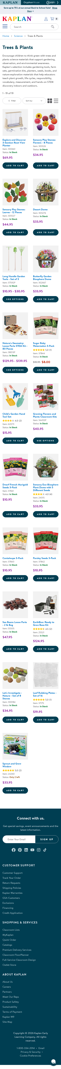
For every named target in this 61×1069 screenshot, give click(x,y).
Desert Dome (40, 209)
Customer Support (13, 872)
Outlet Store (9, 964)
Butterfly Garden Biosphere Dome (42, 277)
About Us (8, 981)
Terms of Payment (12, 1011)
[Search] (52, 26)
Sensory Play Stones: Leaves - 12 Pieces (14, 211)
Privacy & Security (31, 1052)
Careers (7, 986)
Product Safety (11, 1001)
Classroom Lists (11, 929)
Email (41, 1048)
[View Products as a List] (55, 100)
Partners (7, 991)
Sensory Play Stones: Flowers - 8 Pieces (44, 141)
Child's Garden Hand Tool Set (14, 415)
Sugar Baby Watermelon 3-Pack (43, 344)
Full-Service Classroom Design (19, 959)
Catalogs (7, 944)
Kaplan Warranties (13, 893)
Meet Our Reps (11, 996)
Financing (8, 908)
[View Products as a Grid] (49, 100)
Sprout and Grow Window (12, 765)
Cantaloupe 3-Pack (13, 558)
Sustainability (10, 1006)
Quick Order (9, 939)
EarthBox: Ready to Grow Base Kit (43, 623)
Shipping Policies (12, 888)
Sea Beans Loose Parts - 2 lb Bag (15, 623)
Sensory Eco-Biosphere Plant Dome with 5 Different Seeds (45, 487)
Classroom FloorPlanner (16, 954)
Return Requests (11, 882)
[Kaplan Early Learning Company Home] (17, 18)
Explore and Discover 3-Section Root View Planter (14, 142)
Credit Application (13, 913)
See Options (17, 299)
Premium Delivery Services (17, 949)
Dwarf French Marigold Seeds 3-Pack (15, 486)
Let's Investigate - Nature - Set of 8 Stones (12, 695)
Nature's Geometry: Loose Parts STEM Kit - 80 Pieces (15, 345)
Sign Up (46, 839)
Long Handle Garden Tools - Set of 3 (14, 277)
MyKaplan (8, 934)
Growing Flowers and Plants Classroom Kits (45, 415)
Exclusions (8, 903)
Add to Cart (17, 165)
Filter (13, 100)
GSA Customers (11, 898)
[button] (57, 2)
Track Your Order (12, 877)
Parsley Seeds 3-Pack (44, 558)
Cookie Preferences (30, 1055)
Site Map (7, 1021)
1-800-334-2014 (26, 1048)
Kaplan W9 (8, 1016)
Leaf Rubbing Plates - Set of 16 (44, 694)
